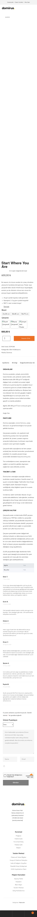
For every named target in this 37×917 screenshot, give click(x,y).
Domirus (9, 352)
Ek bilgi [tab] (14, 363)
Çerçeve (5, 318)
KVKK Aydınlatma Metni (18, 869)
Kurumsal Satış (18, 842)
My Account (6, 914)
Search (18, 914)
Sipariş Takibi (18, 879)
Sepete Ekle (25, 338)
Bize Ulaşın (27, 2)
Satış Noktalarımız (18, 890)
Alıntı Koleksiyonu (15, 349)
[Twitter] (24, 826)
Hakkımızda (18, 839)
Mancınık (22, 902)
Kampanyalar (10, 2)
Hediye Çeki (18, 845)
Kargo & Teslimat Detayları (18, 860)
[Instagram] (13, 826)
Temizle (6, 307)
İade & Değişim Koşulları (19, 863)
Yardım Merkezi (19, 887)
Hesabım (19, 881)
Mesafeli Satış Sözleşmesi (18, 866)
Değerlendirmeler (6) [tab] (27, 363)
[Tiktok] (21, 826)
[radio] (6, 314)
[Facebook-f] (18, 826)
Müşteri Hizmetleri (19, 2)
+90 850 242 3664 (17, 818)
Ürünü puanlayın (10, 720)
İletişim (18, 847)
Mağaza (18, 836)
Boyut (4, 310)
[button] (34, 8)
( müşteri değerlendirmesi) (18, 271)
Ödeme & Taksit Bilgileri (18, 857)
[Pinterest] (16, 826)
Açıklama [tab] (5, 363)
